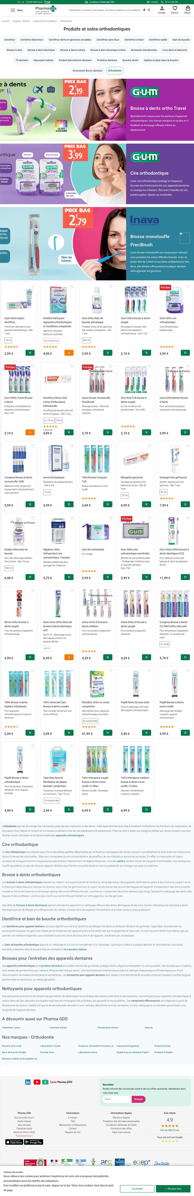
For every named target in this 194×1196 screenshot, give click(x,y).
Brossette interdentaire (144, 50)
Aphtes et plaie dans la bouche (161, 60)
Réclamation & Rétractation (72, 1125)
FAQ (73, 1121)
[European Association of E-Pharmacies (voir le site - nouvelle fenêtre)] (141, 1163)
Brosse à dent (14, 50)
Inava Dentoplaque (53, 477)
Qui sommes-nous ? (24, 1117)
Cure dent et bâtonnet (174, 50)
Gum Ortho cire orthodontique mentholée (135, 551)
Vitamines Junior (11, 1027)
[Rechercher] (149, 10)
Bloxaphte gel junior (132, 477)
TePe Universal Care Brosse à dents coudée (56, 704)
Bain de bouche (181, 39)
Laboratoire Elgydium (127, 1046)
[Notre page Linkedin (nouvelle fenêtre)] (28, 1082)
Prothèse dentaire (107, 60)
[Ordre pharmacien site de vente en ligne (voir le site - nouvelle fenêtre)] (67, 1163)
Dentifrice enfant (134, 39)
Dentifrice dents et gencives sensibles (70, 39)
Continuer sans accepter (13, 1172)
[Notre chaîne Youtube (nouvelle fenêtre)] (37, 1082)
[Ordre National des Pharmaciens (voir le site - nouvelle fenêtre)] (93, 1163)
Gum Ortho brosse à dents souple (135, 320)
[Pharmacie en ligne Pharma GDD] (45, 10)
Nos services (24, 1125)
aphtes (121, 861)
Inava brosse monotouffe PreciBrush (96, 399)
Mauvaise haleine (44, 60)
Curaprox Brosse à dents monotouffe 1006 (18, 479)
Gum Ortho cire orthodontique (168, 320)
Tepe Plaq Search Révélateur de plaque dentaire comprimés (55, 781)
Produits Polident (164, 1052)
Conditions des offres (121, 1128)
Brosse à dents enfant (72, 50)
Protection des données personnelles (121, 1121)
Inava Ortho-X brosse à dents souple (133, 624)
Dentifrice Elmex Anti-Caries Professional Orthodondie (55, 402)
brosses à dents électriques (31, 905)
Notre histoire (24, 1121)
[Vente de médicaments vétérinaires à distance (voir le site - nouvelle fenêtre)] (80, 1163)
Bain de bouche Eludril (14, 1052)
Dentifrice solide (158, 39)
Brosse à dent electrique (41, 50)
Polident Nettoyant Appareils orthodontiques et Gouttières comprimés (57, 322)
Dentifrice (9, 39)
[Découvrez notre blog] (61, 1082)
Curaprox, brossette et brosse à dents (98, 1046)
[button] (13, 10)
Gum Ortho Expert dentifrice (14, 320)
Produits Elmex (163, 1046)
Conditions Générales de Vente (121, 1125)
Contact (154, 2)
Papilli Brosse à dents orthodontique (16, 779)
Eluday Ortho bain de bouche (16, 551)
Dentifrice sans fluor (108, 39)
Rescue (149, 1027)
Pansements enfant (107, 1027)
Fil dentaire (22, 60)
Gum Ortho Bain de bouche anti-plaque (93, 320)
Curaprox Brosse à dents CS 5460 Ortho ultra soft (173, 624)
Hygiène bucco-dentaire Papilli (132, 1052)
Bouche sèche (130, 60)
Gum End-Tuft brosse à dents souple (134, 399)
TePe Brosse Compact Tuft (94, 479)
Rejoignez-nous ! (24, 1135)
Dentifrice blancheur (32, 39)
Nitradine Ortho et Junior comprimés (96, 704)
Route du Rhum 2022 (24, 1132)
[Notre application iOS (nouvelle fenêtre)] (14, 1142)
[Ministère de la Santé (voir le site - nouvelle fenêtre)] (54, 1163)
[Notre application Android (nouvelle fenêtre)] (33, 1142)
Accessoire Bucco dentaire (88, 70)
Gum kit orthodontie (93, 549)
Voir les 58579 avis (34, 2)
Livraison (72, 1117)
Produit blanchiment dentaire (75, 60)
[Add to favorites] (33, 287)
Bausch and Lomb (12, 1046)
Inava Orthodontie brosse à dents (174, 399)
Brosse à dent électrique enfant (108, 50)
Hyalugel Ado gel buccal (173, 477)
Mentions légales (121, 1117)
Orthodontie (114, 70)
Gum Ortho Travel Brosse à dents (18, 399)
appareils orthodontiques (70, 835)
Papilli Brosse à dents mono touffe (172, 704)
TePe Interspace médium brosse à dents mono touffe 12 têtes (135, 781)
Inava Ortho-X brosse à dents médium (95, 624)
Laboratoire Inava (87, 1052)
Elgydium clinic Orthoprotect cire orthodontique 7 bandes (56, 553)
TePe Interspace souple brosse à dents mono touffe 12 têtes (95, 781)
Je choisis (137, 1188)
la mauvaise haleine (75, 949)
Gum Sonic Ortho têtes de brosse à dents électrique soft (57, 626)
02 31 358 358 (171, 2)
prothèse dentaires (51, 965)
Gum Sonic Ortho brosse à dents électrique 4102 (174, 551)
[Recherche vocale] (144, 10)
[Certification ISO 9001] (35, 1163)
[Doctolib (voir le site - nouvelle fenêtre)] (161, 1163)
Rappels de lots (72, 1132)
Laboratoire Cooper (50, 1046)
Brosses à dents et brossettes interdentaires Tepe (28, 1058)
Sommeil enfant (58, 1027)
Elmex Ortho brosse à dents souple (16, 624)
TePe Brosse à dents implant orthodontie (16, 704)
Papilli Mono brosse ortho (135, 702)
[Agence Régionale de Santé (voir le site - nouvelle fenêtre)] (106, 1163)
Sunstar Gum (47, 1052)
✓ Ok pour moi (173, 1188)
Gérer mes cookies (121, 1132)
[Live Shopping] (45, 1082)
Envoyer (138, 1099)
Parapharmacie (24, 1128)
